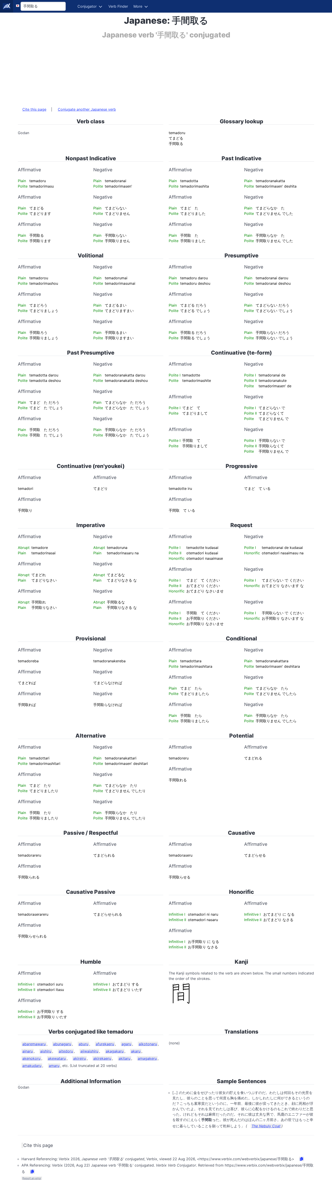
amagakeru (147, 1058)
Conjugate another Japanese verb (87, 109)
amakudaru (31, 1065)
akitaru (124, 1058)
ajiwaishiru (89, 1051)
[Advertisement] (153, 70)
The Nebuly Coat (266, 1126)
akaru (135, 1051)
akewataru (57, 1058)
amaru (54, 1065)
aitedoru (66, 1051)
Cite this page (34, 109)
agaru (126, 1044)
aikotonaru (148, 1044)
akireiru (79, 1058)
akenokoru (31, 1058)
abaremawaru (34, 1044)
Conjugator (87, 6)
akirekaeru (102, 1058)
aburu (83, 1044)
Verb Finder (118, 6)
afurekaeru (105, 1044)
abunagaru (62, 1044)
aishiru (45, 1051)
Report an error (31, 1178)
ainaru (27, 1051)
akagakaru (115, 1051)
